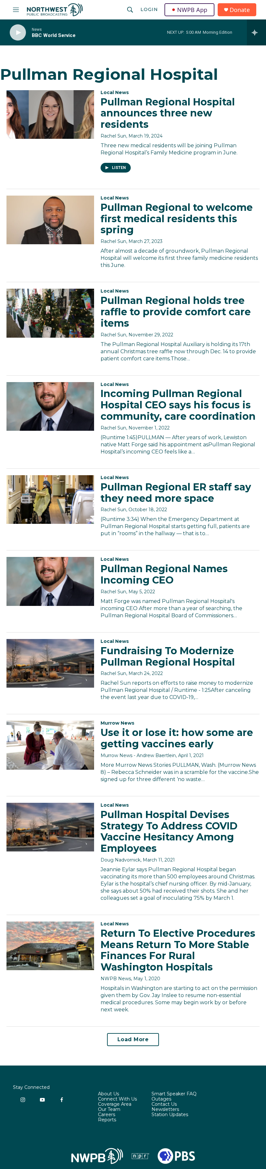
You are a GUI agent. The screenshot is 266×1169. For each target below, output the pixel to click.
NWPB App (192, 10)
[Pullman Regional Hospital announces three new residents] (50, 114)
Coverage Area (114, 1104)
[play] (18, 32)
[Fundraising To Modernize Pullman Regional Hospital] (50, 663)
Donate (240, 9)
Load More (133, 1039)
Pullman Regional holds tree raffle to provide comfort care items (176, 312)
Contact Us (164, 1104)
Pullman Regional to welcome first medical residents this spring (177, 218)
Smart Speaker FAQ (174, 1094)
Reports (107, 1120)
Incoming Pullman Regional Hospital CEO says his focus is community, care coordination (178, 405)
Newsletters (165, 1109)
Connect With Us (117, 1099)
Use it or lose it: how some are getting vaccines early (177, 738)
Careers (106, 1114)
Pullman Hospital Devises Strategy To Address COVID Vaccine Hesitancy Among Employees (169, 831)
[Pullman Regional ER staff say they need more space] (50, 499)
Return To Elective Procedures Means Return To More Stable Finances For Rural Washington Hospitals (178, 950)
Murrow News (117, 723)
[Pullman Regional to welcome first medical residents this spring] (50, 220)
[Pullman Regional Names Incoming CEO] (50, 581)
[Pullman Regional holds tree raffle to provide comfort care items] (50, 313)
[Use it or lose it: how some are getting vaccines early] (50, 745)
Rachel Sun (113, 136)
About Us (108, 1094)
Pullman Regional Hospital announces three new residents (168, 113)
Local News (115, 92)
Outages (161, 1099)
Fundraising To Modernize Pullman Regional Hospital (168, 656)
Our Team (109, 1109)
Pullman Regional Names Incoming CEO (164, 574)
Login (149, 9)
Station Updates (169, 1114)
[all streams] (256, 32)
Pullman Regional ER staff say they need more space (176, 492)
